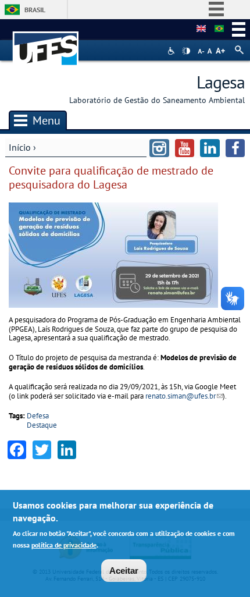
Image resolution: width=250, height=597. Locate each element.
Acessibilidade (172, 51)
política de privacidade (64, 545)
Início (20, 147)
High (186, 51)
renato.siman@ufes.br (184, 396)
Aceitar (123, 570)
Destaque (42, 425)
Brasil (34, 9)
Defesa (38, 416)
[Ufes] (46, 42)
